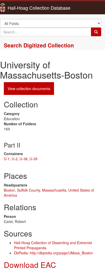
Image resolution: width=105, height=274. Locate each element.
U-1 (7, 158)
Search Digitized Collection (39, 45)
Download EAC (30, 264)
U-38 (24, 158)
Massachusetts (54, 190)
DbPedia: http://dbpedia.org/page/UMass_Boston (53, 252)
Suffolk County (28, 190)
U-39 (33, 158)
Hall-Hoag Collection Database (23, 7)
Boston (9, 190)
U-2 (15, 158)
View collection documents (29, 88)
